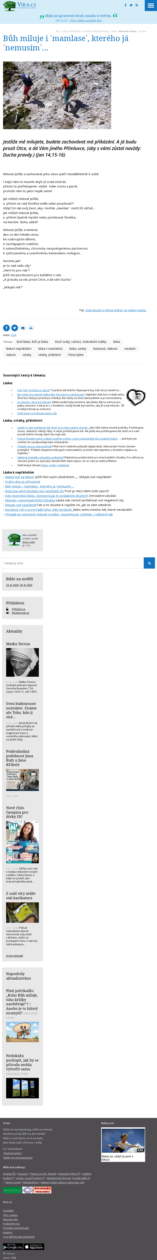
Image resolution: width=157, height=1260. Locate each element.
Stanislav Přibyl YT (69, 1174)
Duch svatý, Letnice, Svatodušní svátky (80, 342)
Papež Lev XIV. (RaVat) (43, 1174)
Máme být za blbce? (20, 477)
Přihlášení (15, 602)
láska (116, 342)
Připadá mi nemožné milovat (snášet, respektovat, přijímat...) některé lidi (59, 514)
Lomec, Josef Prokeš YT (30, 1178)
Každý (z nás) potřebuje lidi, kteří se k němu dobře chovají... (53, 427)
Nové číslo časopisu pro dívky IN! (17, 812)
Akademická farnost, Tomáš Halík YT (68, 1178)
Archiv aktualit (14, 956)
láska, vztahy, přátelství (55, 465)
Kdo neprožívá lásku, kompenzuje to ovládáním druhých (46, 496)
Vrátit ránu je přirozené (22, 481)
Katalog (7, 1232)
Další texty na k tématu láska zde (37, 413)
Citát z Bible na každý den (86, 20)
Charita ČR (9, 1174)
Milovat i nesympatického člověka (30, 500)
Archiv (142, 31)
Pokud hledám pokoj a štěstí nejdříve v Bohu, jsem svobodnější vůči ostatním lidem (67, 438)
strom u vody (28, 542)
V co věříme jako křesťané (19, 1237)
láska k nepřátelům (18, 349)
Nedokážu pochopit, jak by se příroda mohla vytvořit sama (22, 1062)
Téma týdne (76, 355)
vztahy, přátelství (49, 355)
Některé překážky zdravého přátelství (40, 457)
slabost (11, 355)
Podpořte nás (11, 1223)
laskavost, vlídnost (105, 349)
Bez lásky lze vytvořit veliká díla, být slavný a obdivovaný (50, 394)
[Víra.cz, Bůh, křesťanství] (19, 6)
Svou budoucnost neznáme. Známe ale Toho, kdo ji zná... (21, 710)
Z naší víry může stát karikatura (21, 895)
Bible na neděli (19, 578)
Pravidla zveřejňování (16, 1228)
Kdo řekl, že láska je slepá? (33, 390)
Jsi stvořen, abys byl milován (34, 402)
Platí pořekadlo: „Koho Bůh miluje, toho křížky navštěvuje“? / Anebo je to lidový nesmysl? (22, 1001)
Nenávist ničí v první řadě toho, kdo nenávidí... (39, 509)
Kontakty (8, 1210)
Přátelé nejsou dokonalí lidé (34, 446)
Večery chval (12, 1182)
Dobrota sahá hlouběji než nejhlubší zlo (34, 491)
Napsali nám (10, 1219)
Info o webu (10, 1215)
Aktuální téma (128, 31)
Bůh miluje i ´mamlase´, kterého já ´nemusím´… (39, 486)
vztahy (27, 355)
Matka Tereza (18, 643)
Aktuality (14, 631)
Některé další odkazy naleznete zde (62, 1182)
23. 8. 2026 (12, 585)
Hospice (23, 1174)
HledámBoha (30, 1182)
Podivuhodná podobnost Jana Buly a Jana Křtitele (19, 758)
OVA (72, 31)
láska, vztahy (77, 349)
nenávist (130, 349)
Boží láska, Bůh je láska (32, 342)
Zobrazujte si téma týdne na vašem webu (115, 310)
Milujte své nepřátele (21, 505)
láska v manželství (50, 349)
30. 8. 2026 (26, 585)
